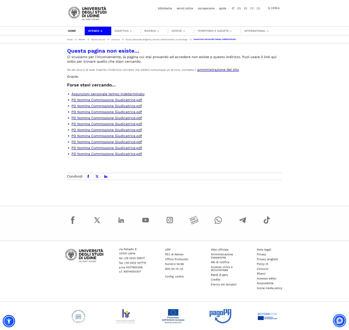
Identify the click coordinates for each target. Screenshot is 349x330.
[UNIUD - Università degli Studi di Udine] (87, 13)
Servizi (177, 30)
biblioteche (165, 8)
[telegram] (242, 223)
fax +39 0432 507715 (132, 262)
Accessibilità (265, 283)
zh (258, 8)
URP (168, 249)
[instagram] (169, 223)
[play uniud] (194, 223)
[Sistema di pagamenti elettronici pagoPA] (220, 316)
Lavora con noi (98, 39)
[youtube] (145, 223)
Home (72, 30)
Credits (215, 279)
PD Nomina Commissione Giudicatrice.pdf (106, 100)
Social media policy (269, 288)
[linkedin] (121, 223)
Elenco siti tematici (223, 284)
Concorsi (115, 39)
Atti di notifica (220, 262)
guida (222, 8)
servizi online (185, 8)
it (233, 8)
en (239, 8)
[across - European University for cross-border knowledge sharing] (267, 316)
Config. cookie (174, 276)
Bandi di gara (219, 274)
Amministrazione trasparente (222, 256)
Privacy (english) (267, 259)
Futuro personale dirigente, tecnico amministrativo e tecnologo (157, 39)
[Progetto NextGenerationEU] (173, 316)
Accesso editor (266, 278)
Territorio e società (213, 30)
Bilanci (261, 273)
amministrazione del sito (218, 70)
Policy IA (262, 264)
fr (252, 8)
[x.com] (97, 223)
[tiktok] (266, 223)
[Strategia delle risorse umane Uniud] (125, 316)
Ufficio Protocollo (176, 259)
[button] (9, 321)
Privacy (261, 254)
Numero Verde (174, 264)
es (245, 8)
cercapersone (206, 8)
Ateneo (93, 30)
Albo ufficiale (219, 249)
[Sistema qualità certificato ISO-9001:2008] (78, 316)
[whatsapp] (218, 223)
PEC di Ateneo (174, 254)
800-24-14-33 (174, 268)
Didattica (122, 30)
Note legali (264, 249)
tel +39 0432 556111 (132, 258)
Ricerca (150, 30)
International (255, 30)
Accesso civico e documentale (222, 268)
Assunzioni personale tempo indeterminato (108, 94)
